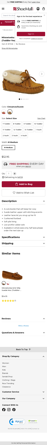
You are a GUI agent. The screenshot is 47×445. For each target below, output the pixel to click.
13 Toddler (29, 130)
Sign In (31, 34)
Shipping (7, 243)
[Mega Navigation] (3, 9)
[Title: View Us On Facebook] (3, 409)
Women (5, 363)
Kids (4, 370)
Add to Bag (25, 184)
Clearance (6, 387)
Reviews (6, 318)
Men (4, 366)
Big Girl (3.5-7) (8, 30)
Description (9, 201)
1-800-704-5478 (26, 428)
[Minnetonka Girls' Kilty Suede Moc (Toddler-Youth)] (12, 270)
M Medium (8, 148)
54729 (20, 177)
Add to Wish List (25, 192)
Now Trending (8, 383)
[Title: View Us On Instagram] (8, 409)
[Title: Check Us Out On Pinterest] (14, 409)
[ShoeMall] (23, 9)
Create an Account (37, 38)
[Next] (41, 74)
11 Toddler (6, 130)
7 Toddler (6, 124)
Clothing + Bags (8, 380)
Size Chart (41, 118)
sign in (28, 166)
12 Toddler (18, 130)
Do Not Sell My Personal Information (23, 443)
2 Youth (6, 136)
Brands (5, 373)
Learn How (36, 2)
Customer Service (10, 392)
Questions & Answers (13, 332)
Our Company (8, 398)
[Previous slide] (2, 23)
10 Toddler (38, 124)
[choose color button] (4, 112)
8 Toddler (17, 124)
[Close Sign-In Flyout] (44, 15)
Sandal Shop (7, 377)
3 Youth (15, 136)
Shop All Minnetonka (9, 48)
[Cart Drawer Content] (43, 8)
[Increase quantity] (14, 173)
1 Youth (39, 130)
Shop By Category (10, 356)
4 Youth (24, 136)
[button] (17, 422)
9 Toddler (27, 124)
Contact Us (35, 428)
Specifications (11, 237)
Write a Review (23, 326)
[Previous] (5, 74)
